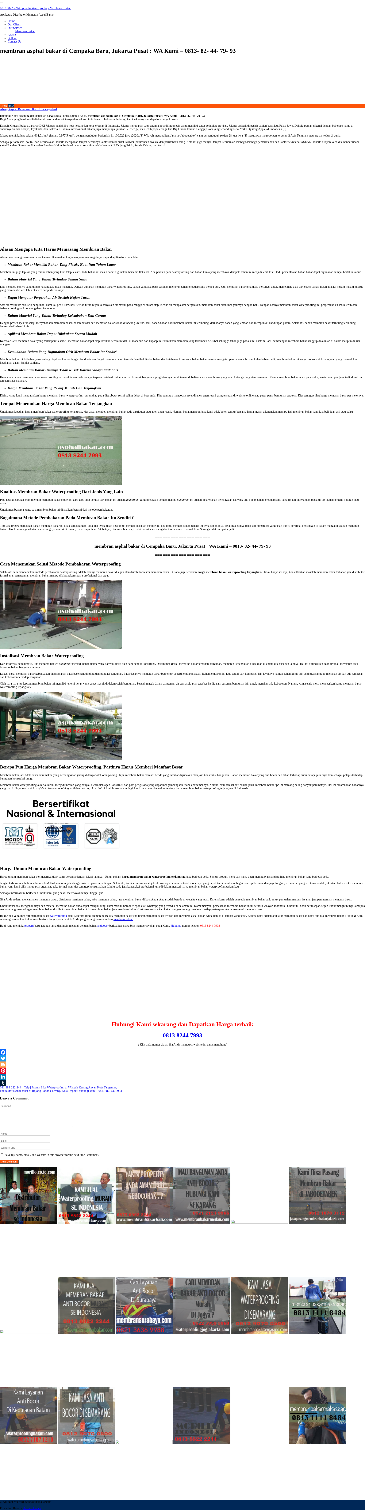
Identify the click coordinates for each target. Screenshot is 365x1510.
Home (11, 21)
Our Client (14, 24)
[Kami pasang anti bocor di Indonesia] (201, 1442)
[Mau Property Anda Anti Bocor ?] (144, 1442)
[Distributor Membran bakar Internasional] (28, 1222)
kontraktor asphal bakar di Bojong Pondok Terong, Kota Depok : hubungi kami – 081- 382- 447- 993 (61, 1090)
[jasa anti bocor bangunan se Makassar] (317, 1442)
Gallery (12, 38)
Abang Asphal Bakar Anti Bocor (19, 109)
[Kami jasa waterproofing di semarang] (259, 1332)
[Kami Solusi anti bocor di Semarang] (86, 1442)
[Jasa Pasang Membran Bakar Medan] (201, 1222)
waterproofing (58, 915)
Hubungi (176, 925)
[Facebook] (182, 1052)
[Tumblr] (182, 1083)
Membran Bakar (25, 31)
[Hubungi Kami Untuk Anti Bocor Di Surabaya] (259, 1222)
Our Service (15, 27)
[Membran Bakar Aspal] (86, 1222)
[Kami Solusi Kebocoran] (28, 1332)
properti (29, 925)
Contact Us (14, 41)
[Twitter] (182, 1058)
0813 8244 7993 (182, 1035)
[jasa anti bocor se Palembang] (259, 1442)
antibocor (103, 925)
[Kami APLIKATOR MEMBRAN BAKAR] (86, 1332)
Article (12, 34)
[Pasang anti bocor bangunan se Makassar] (317, 1332)
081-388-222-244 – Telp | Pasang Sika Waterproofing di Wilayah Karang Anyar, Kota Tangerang (58, 1087)
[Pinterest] (182, 1071)
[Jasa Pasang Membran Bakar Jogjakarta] (201, 1332)
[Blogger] (182, 1064)
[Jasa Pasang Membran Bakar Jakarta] (317, 1222)
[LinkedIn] (182, 1077)
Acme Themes (32, 1508)
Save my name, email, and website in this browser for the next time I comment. (52, 1154)
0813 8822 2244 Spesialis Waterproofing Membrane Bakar (35, 8)
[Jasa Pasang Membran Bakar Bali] (144, 1222)
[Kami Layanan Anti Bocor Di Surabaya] (144, 1332)
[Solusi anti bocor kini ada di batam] (28, 1442)
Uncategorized (48, 109)
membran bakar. (123, 919)
